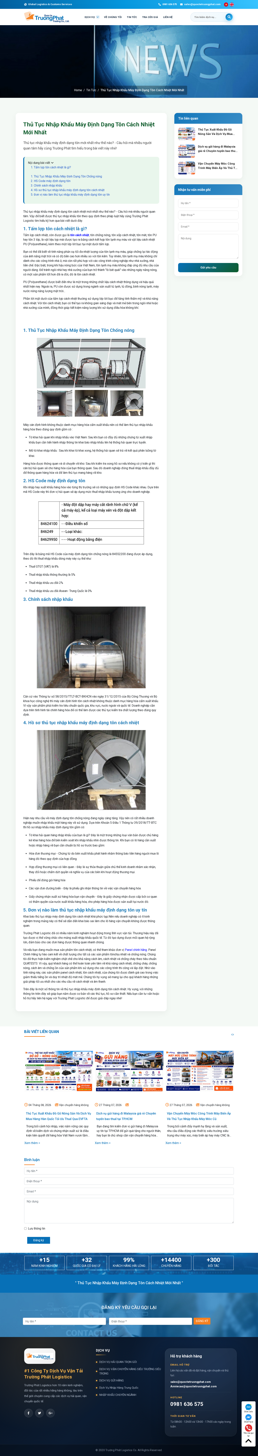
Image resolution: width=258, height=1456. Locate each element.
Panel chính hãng (136, 950)
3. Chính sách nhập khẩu (46, 185)
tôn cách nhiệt (79, 235)
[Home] (50, 1413)
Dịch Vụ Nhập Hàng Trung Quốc (118, 1387)
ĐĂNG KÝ (202, 1321)
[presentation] (232, 1034)
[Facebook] (28, 1413)
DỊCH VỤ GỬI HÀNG (111, 1380)
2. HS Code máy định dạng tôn (50, 181)
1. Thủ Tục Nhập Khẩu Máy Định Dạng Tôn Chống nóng (66, 176)
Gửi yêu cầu (208, 267)
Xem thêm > (32, 1143)
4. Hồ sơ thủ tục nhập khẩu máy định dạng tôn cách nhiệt (67, 190)
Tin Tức (91, 90)
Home (78, 90)
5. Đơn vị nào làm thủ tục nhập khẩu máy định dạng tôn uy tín (70, 194)
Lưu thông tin (36, 1228)
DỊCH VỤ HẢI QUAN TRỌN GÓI (118, 1362)
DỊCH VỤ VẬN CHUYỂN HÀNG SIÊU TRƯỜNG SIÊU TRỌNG (130, 1371)
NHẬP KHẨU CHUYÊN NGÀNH (117, 1395)
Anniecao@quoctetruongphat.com (193, 1386)
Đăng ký (38, 1240)
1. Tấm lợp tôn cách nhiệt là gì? (51, 167)
